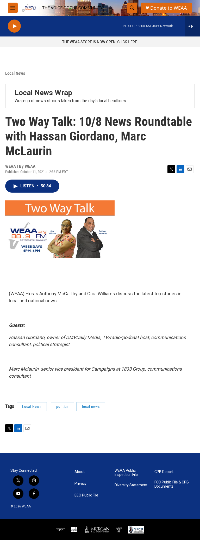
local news (91, 406)
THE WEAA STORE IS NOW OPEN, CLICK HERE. (100, 42)
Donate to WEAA (168, 8)
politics (62, 406)
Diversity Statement (131, 485)
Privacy (80, 484)
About (79, 472)
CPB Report (163, 472)
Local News (15, 73)
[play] (14, 26)
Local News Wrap (43, 92)
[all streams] (192, 26)
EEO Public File (86, 495)
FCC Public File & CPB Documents (171, 484)
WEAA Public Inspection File (126, 473)
